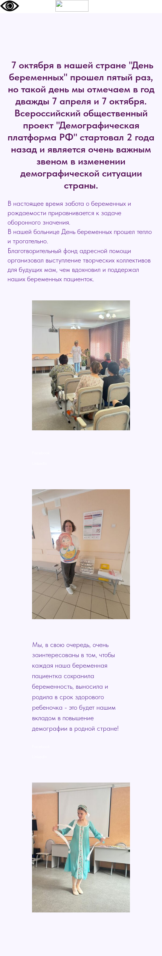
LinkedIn (39, 463)
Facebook (41, 452)
